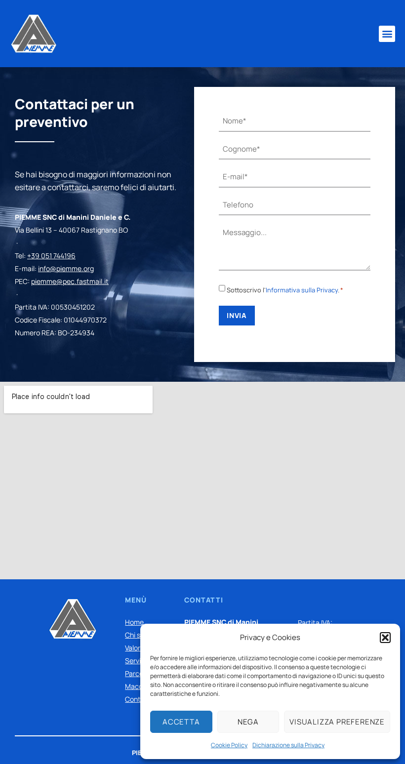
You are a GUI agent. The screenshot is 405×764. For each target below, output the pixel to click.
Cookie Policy (229, 745)
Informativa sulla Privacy (302, 289)
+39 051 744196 (51, 255)
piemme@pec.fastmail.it (70, 281)
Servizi (135, 660)
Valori (133, 647)
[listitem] (99, 275)
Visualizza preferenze (337, 722)
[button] (385, 638)
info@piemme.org (66, 268)
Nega (248, 722)
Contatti (138, 699)
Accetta (181, 722)
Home (134, 622)
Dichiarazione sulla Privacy (288, 745)
